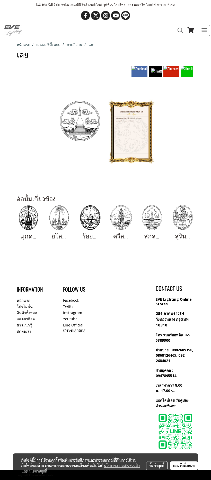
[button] (178, 30)
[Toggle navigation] (204, 30)
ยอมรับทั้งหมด (184, 465)
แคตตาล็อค (26, 318)
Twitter (69, 306)
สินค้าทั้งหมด (27, 312)
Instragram (72, 312)
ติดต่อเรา (24, 331)
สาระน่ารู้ (24, 325)
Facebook (71, 300)
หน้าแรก (23, 300)
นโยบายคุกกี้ (38, 471)
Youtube (70, 318)
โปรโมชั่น (25, 306)
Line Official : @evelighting (74, 328)
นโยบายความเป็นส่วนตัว (122, 465)
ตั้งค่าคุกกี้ (157, 465)
